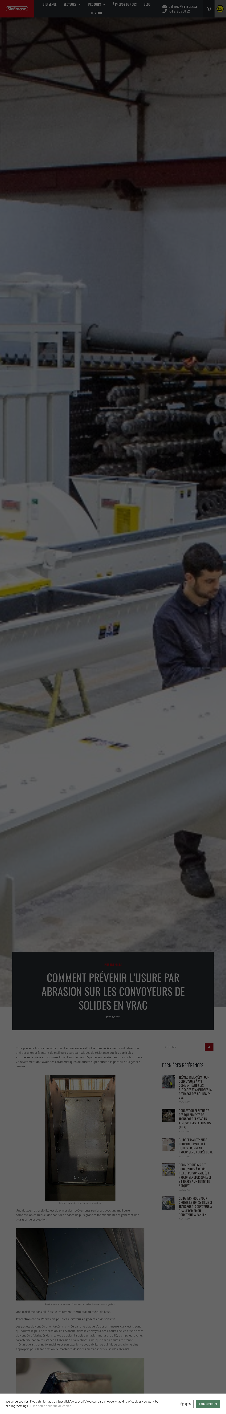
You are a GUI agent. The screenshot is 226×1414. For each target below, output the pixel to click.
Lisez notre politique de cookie (50, 1406)
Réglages (185, 1404)
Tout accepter (208, 1404)
